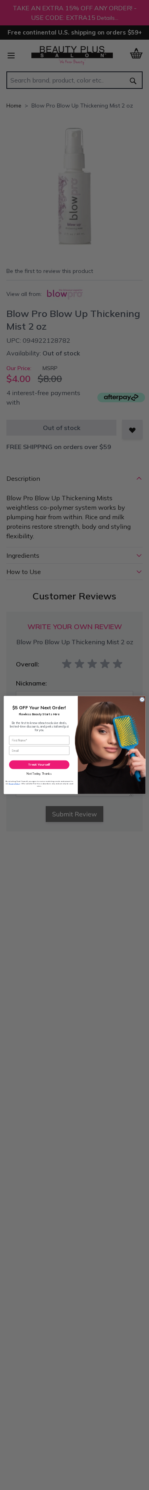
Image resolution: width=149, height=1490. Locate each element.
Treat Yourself (39, 764)
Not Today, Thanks (39, 773)
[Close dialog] (142, 699)
